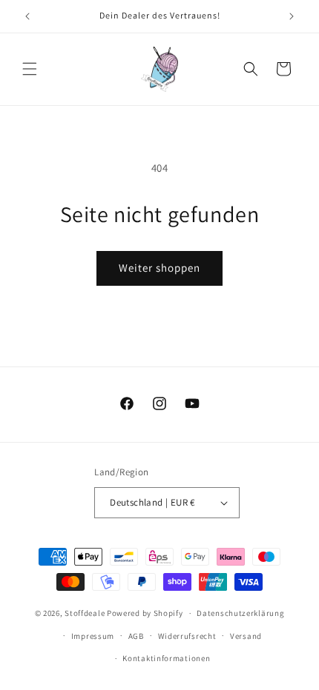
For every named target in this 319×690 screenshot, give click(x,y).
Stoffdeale (85, 613)
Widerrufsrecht (187, 636)
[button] (29, 69)
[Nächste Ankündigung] (291, 16)
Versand (246, 636)
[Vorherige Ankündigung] (27, 16)
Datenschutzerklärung (240, 613)
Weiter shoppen (159, 268)
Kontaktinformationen (166, 658)
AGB (136, 636)
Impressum (92, 636)
